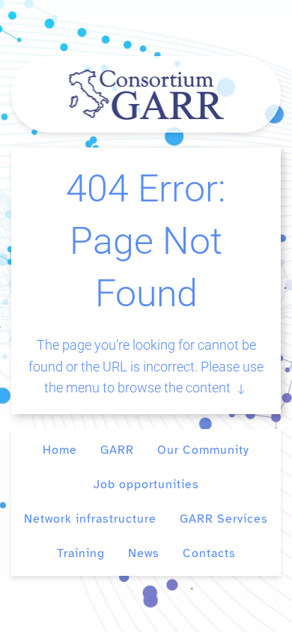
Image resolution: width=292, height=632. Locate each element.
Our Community (203, 450)
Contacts (209, 553)
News (143, 553)
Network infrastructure (90, 518)
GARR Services (224, 518)
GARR (117, 450)
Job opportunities (146, 484)
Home (60, 450)
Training (81, 553)
